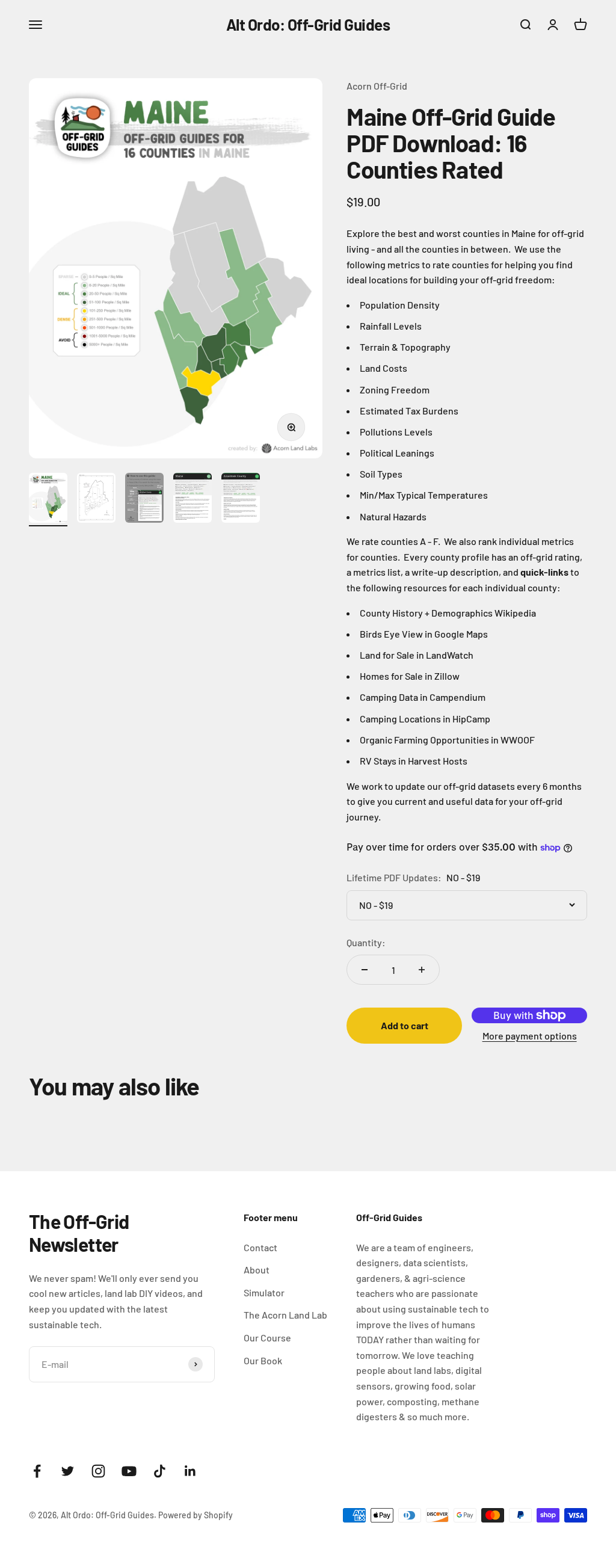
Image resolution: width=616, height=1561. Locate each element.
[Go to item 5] (240, 499)
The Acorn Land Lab (285, 1314)
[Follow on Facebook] (37, 1471)
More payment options (529, 1035)
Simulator (264, 1292)
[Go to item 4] (192, 499)
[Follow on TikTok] (160, 1471)
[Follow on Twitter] (68, 1471)
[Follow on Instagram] (98, 1471)
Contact (260, 1247)
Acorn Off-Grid (376, 85)
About (257, 1269)
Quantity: (366, 942)
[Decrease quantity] (364, 969)
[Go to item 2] (96, 499)
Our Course (267, 1337)
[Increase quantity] (421, 969)
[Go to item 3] (144, 499)
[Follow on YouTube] (129, 1471)
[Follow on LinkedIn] (190, 1471)
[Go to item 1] (48, 499)
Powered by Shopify (195, 1515)
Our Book (263, 1360)
